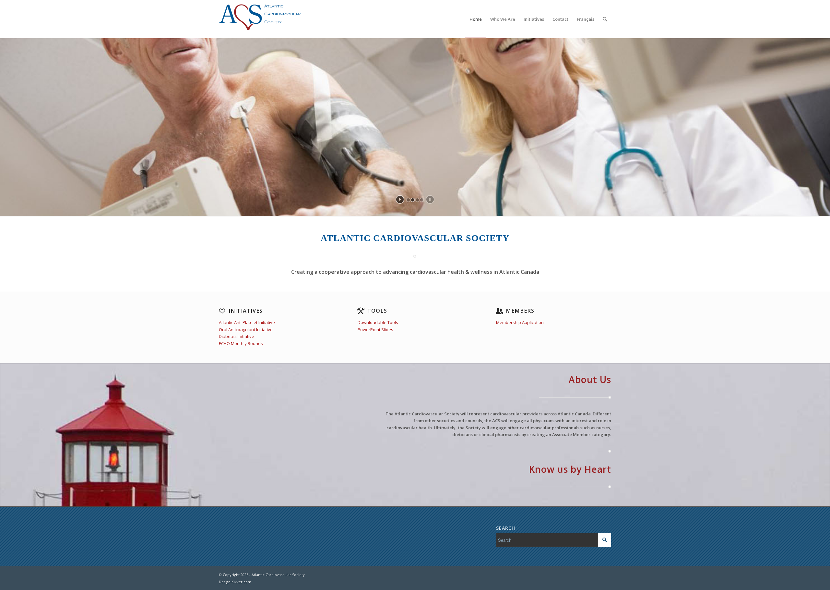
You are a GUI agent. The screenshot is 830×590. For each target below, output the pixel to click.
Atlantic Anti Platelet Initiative (247, 322)
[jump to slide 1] (408, 200)
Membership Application (520, 322)
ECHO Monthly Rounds (241, 343)
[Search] (605, 19)
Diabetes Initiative (236, 336)
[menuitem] (475, 19)
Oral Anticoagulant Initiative (246, 329)
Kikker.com (241, 581)
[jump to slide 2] (412, 200)
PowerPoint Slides (375, 329)
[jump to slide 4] (422, 200)
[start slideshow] (400, 199)
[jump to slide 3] (417, 200)
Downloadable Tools (378, 322)
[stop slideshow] (430, 199)
